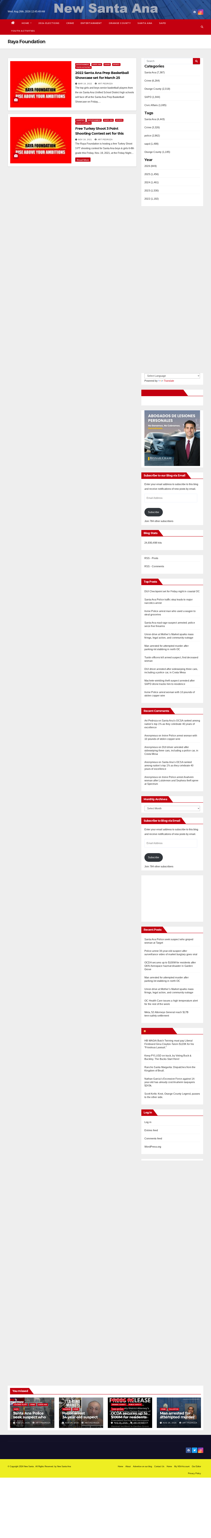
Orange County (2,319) (157, 89)
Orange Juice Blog (158, 1031)
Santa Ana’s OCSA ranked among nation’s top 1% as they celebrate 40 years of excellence (172, 724)
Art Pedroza (105, 84)
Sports (116, 64)
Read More (83, 160)
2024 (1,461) (151, 182)
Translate (169, 380)
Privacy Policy (194, 1473)
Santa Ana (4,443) (154, 119)
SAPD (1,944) (152, 97)
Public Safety (135, 1404)
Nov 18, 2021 (85, 139)
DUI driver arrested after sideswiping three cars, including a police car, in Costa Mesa (171, 750)
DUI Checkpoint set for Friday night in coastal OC (172, 591)
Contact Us (159, 1466)
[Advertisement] (170, 897)
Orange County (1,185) (157, 152)
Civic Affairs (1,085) (155, 105)
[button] (202, 27)
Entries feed (151, 1130)
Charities (80, 120)
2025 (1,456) (151, 174)
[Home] (13, 23)
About (128, 1466)
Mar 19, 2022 (85, 84)
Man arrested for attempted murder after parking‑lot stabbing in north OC (179, 1419)
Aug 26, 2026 (23, 1423)
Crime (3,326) (152, 127)
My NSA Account (182, 1466)
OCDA (130, 1400)
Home (26, 23)
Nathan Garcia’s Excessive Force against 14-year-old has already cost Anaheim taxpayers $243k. (169, 1082)
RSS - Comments (154, 566)
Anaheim (66, 1409)
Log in (147, 1122)
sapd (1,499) (151, 143)
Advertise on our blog (142, 1466)
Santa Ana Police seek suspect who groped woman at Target (29, 1419)
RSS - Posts (151, 558)
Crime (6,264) (152, 80)
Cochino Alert (20, 1404)
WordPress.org (152, 1146)
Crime (70, 23)
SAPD (162, 23)
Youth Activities (23, 30)
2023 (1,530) (151, 190)
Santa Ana (144, 23)
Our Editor (196, 1466)
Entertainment (91, 23)
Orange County (120, 23)
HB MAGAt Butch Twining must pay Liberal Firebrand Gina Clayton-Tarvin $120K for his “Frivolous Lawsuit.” (169, 1044)
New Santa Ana (64, 1466)
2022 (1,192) (151, 198)
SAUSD (107, 64)
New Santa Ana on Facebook (163, 392)
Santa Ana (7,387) (154, 72)
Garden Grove (118, 1400)
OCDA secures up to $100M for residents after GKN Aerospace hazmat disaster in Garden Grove (170, 966)
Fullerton (173, 1409)
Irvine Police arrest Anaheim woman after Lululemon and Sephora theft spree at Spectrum (171, 780)
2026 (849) (150, 166)
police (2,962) (152, 135)
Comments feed (153, 1138)
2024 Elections (48, 23)
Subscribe (153, 512)
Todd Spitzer (117, 1409)
